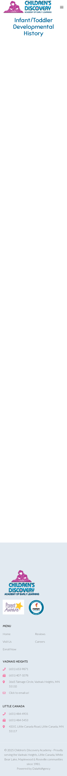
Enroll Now (9, 649)
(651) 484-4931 (18, 713)
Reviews (40, 634)
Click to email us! (19, 692)
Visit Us (7, 641)
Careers (40, 641)
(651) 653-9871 (18, 669)
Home (7, 634)
